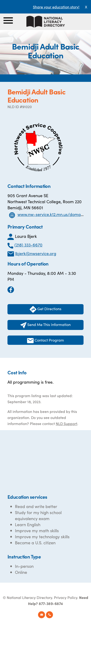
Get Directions (48, 308)
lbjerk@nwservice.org (35, 253)
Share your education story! (56, 6)
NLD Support (66, 423)
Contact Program (49, 339)
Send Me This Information (48, 324)
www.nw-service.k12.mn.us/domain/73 (54, 214)
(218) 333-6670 (28, 245)
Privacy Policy (65, 597)
